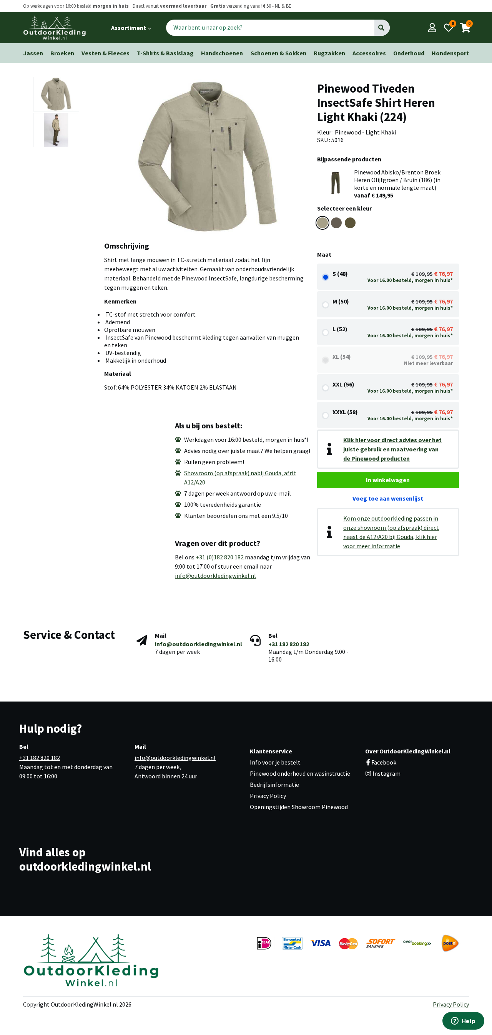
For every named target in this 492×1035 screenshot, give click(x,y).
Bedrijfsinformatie (274, 784)
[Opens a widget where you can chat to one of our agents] (463, 1021)
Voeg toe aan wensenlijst (387, 498)
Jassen (33, 53)
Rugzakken (329, 53)
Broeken (62, 53)
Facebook (383, 762)
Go (382, 27)
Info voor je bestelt (275, 762)
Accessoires (369, 53)
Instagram (386, 773)
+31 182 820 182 (288, 644)
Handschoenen (222, 53)
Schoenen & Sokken (278, 53)
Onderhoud (408, 53)
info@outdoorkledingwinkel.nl (215, 575)
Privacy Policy (268, 795)
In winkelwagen (388, 480)
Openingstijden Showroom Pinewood (299, 807)
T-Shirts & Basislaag (165, 53)
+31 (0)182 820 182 (220, 557)
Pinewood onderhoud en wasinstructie (300, 773)
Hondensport (450, 53)
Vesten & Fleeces (105, 53)
